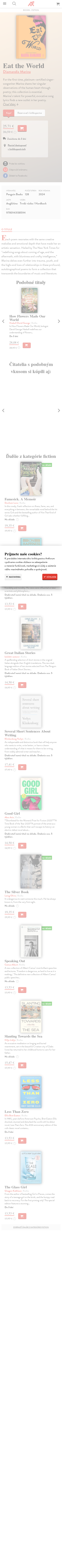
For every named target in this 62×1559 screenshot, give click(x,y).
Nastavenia (14, 577)
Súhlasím (51, 577)
